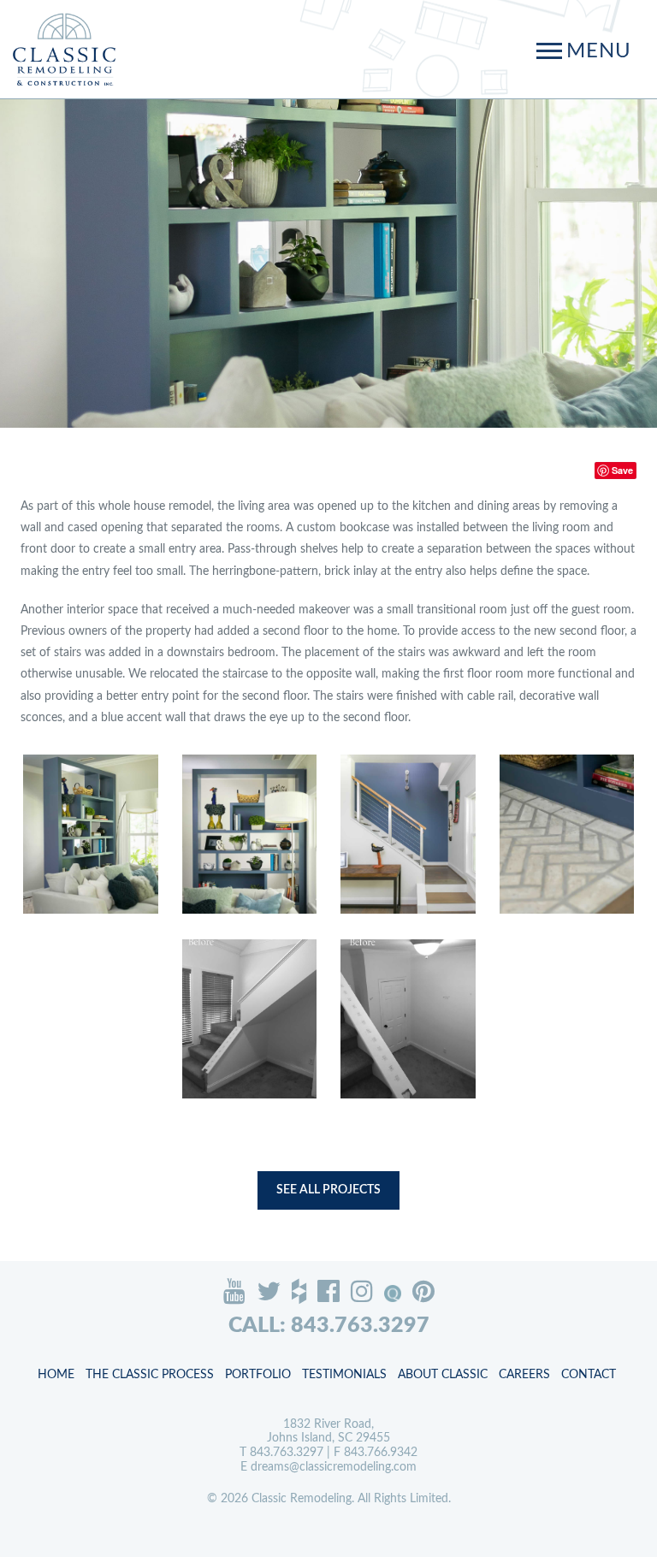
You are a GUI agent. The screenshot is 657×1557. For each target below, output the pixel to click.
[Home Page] (64, 49)
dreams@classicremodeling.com (334, 1467)
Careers (524, 1375)
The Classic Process (150, 1375)
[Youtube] (234, 1291)
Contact (588, 1375)
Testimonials (344, 1375)
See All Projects (328, 1190)
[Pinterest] (423, 1291)
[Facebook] (328, 1291)
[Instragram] (362, 1291)
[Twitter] (269, 1291)
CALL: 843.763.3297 (328, 1325)
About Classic (443, 1375)
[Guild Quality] (392, 1293)
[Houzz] (299, 1291)
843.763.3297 (286, 1453)
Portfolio (258, 1375)
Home (56, 1375)
